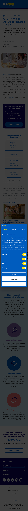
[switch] (24, 259)
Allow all (14, 274)
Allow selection (14, 279)
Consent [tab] (5, 229)
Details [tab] (14, 229)
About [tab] (23, 229)
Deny (14, 283)
